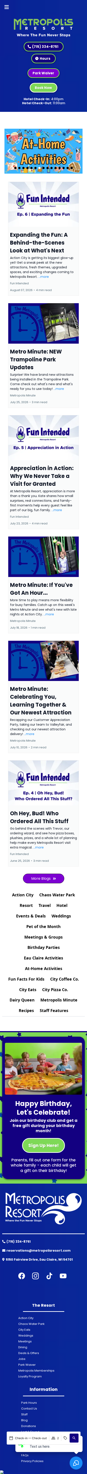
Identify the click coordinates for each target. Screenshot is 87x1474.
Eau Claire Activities (43, 958)
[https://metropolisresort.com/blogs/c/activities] (43, 151)
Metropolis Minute (58, 1000)
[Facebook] (22, 1276)
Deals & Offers (28, 1353)
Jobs (21, 1359)
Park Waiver (27, 1365)
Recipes (26, 1010)
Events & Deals (31, 916)
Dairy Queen (22, 1000)
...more (43, 276)
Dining (22, 1347)
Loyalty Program (30, 1376)
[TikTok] (49, 1276)
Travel (45, 905)
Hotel (61, 905)
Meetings (25, 1341)
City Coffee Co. (64, 979)
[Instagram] (35, 1276)
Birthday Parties (43, 947)
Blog (24, 1420)
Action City (22, 894)
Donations (28, 1426)
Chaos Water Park (57, 894)
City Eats (27, 989)
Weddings (61, 916)
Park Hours (29, 1403)
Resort (26, 905)
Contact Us (29, 1408)
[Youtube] (63, 1276)
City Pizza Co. (55, 989)
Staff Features (54, 1010)
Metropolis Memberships (36, 1370)
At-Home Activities (43, 968)
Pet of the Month (43, 926)
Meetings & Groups (43, 937)
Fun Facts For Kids (26, 979)
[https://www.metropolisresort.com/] (43, 26)
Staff (24, 1414)
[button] (6, 7)
